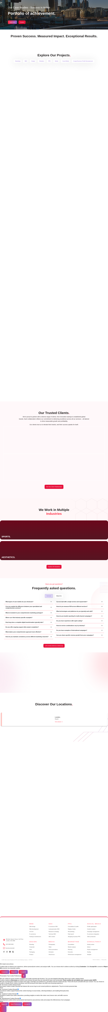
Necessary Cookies (7, 984)
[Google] (13, 952)
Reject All (14, 972)
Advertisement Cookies (8, 998)
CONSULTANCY (94, 942)
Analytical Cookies (7, 994)
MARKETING (73, 942)
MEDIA (52, 942)
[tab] (49, 596)
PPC (70, 924)
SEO (51, 924)
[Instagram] (7, 952)
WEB (31, 924)
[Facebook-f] (4, 952)
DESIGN (33, 942)
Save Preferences (16, 1004)
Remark (15, 989)
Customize (5, 972)
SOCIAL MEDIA (94, 924)
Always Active (17, 984)
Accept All (23, 972)
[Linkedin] (10, 952)
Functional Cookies (7, 989)
